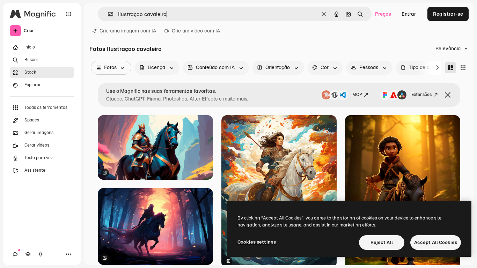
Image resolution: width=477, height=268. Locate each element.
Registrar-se (448, 14)
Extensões (421, 94)
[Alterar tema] (40, 254)
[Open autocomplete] (107, 14)
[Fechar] (447, 95)
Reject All (381, 242)
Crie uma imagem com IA (128, 31)
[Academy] (28, 254)
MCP (357, 94)
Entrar (409, 14)
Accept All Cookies (435, 242)
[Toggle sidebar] (68, 14)
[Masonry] (450, 67)
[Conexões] (15, 254)
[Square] (463, 67)
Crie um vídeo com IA (196, 31)
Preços (383, 14)
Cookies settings (256, 242)
